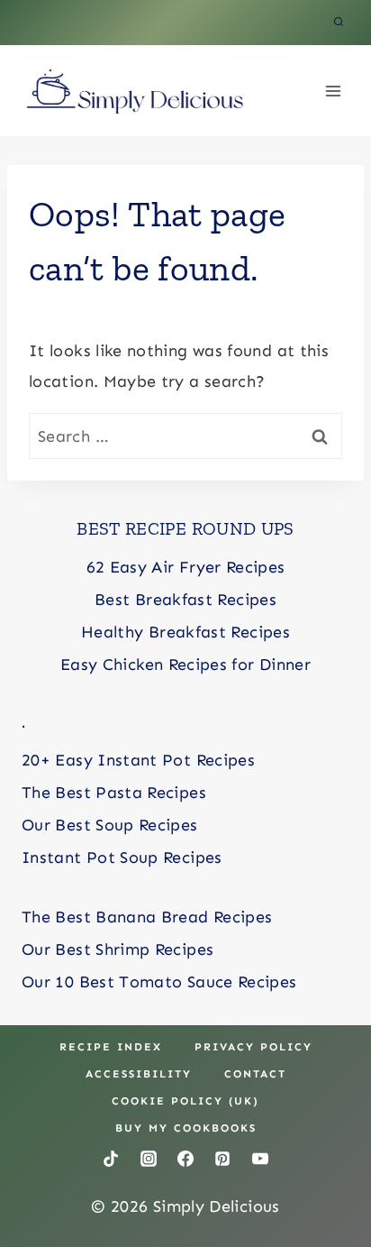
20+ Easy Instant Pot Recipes (138, 760)
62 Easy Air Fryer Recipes (185, 567)
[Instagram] (148, 1158)
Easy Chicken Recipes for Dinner (185, 664)
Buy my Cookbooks (186, 1128)
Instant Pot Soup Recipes (122, 857)
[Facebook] (185, 1158)
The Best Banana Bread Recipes (147, 917)
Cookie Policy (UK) (185, 1101)
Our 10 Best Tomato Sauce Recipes (159, 982)
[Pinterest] (222, 1158)
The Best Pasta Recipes (114, 792)
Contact (255, 1074)
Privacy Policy (253, 1047)
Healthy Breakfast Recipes (185, 632)
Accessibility (139, 1074)
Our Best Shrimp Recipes (117, 949)
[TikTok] (111, 1158)
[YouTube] (260, 1158)
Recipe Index (110, 1047)
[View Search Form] (338, 22)
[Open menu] (332, 91)
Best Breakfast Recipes (185, 600)
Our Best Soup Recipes (110, 825)
